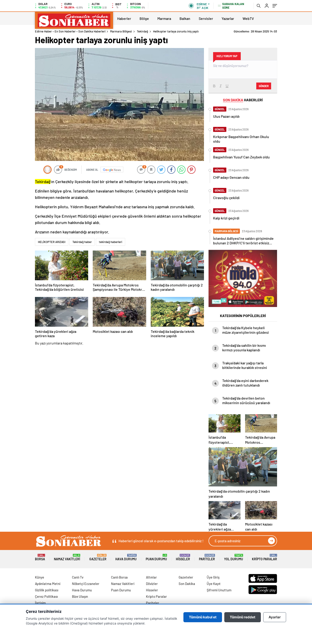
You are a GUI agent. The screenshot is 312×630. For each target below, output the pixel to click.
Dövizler (152, 584)
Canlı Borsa (119, 577)
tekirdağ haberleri (110, 242)
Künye (39, 577)
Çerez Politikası (46, 596)
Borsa (40, 557)
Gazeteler (97, 557)
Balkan (185, 18)
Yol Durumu (233, 557)
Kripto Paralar (264, 557)
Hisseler (183, 557)
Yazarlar (228, 18)
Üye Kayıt (214, 584)
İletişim (40, 603)
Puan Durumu (156, 557)
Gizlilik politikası (46, 590)
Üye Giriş (213, 577)
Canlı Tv (77, 577)
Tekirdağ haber (82, 242)
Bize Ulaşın (80, 596)
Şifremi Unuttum (219, 590)
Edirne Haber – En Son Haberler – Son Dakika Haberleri (70, 31)
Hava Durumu (126, 557)
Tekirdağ (142, 31)
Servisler (206, 18)
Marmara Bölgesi (121, 31)
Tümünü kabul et (203, 617)
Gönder (264, 86)
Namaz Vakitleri (67, 557)
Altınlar (151, 577)
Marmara (164, 18)
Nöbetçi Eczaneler (85, 584)
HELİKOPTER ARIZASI (51, 242)
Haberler (124, 18)
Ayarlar (275, 617)
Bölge (144, 18)
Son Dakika (187, 584)
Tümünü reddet (242, 617)
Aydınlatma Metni (47, 584)
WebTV (248, 18)
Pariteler (207, 557)
